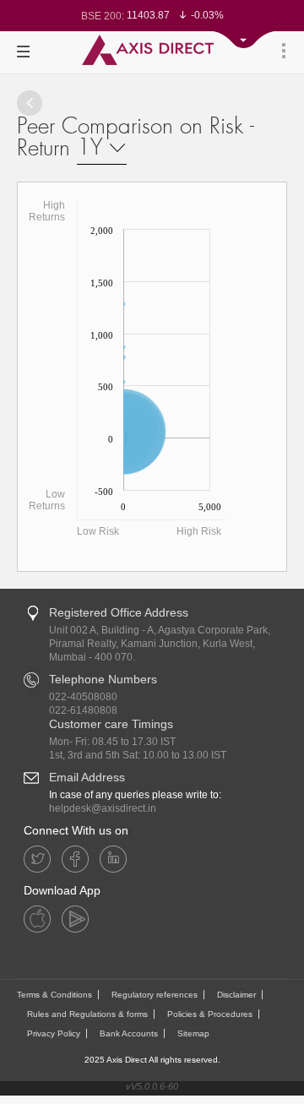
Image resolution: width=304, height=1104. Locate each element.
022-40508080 (83, 697)
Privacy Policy (53, 1033)
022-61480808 (83, 710)
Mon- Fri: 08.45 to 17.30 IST (112, 742)
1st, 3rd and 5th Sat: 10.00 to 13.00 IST (137, 755)
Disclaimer (236, 994)
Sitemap (193, 1033)
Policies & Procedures (209, 1014)
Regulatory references (154, 994)
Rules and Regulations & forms (87, 1014)
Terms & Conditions (54, 994)
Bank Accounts (129, 1033)
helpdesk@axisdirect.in (102, 808)
